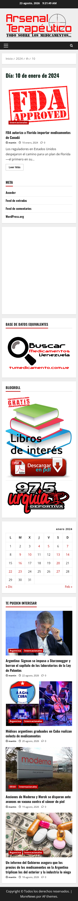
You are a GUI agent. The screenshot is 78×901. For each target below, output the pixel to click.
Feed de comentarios (18, 208)
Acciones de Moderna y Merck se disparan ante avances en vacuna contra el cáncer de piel (38, 799)
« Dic (9, 587)
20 (58, 563)
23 (20, 571)
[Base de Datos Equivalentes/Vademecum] (39, 352)
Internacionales (19, 122)
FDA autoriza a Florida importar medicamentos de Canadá (39, 105)
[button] (6, 46)
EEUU (13, 786)
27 (58, 571)
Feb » (68, 587)
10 (29, 554)
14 (67, 554)
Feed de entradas (16, 200)
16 (20, 563)
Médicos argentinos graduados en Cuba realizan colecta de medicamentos (39, 733)
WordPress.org (15, 216)
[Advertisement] (39, 270)
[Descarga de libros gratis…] (39, 436)
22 (10, 571)
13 (58, 554)
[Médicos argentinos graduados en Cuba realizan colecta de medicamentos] (39, 703)
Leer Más (16, 167)
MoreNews (28, 896)
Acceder (11, 192)
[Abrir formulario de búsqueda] (71, 45)
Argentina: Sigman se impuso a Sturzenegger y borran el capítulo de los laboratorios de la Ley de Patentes (38, 665)
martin (12, 142)
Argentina (15, 650)
